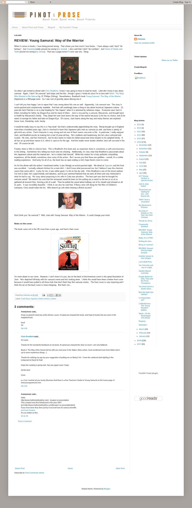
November (143, 149)
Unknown (141, 39)
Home (15, 27)
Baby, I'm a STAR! (146, 238)
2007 (139, 344)
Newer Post (19, 468)
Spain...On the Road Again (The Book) (145, 315)
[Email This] (48, 295)
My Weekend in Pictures (145, 206)
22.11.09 (24, 416)
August (142, 159)
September (143, 156)
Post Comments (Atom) (34, 473)
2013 (139, 128)
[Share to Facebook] (57, 295)
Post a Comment (25, 421)
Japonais (108, 165)
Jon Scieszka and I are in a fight (146, 266)
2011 (139, 135)
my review (61, 49)
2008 (139, 341)
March (142, 329)
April (141, 173)
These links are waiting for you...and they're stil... (145, 193)
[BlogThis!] (51, 295)
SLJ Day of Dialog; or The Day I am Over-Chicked (146, 214)
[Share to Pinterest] (59, 295)
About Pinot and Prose (32, 27)
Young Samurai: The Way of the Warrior (103, 96)
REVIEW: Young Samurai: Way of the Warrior (145, 232)
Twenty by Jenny (145, 221)
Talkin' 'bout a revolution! (144, 201)
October (142, 152)
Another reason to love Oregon (146, 257)
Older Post (120, 468)
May (141, 170)
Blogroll (51, 27)
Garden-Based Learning (145, 272)
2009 (139, 142)
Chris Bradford (51, 91)
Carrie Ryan (25, 299)
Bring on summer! (146, 245)
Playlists (142, 321)
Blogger (107, 489)
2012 (139, 132)
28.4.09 (24, 328)
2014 (139, 125)
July (141, 163)
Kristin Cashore (44, 299)
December (143, 145)
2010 (139, 138)
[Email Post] (43, 295)
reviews (53, 299)
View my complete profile (144, 43)
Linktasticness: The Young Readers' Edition (145, 307)
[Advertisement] (69, 445)
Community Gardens (143, 225)
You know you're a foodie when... (146, 288)
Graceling (31, 49)
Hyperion (34, 299)
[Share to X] (54, 295)
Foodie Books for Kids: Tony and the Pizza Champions (146, 280)
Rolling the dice (145, 241)
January (142, 336)
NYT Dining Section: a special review (146, 178)
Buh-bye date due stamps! (146, 293)
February (143, 333)
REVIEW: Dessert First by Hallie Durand (146, 250)
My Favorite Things (68, 27)
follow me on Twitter (170, 60)
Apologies (143, 325)
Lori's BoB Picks (145, 262)
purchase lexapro (28, 410)
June (141, 166)
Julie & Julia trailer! (144, 185)
